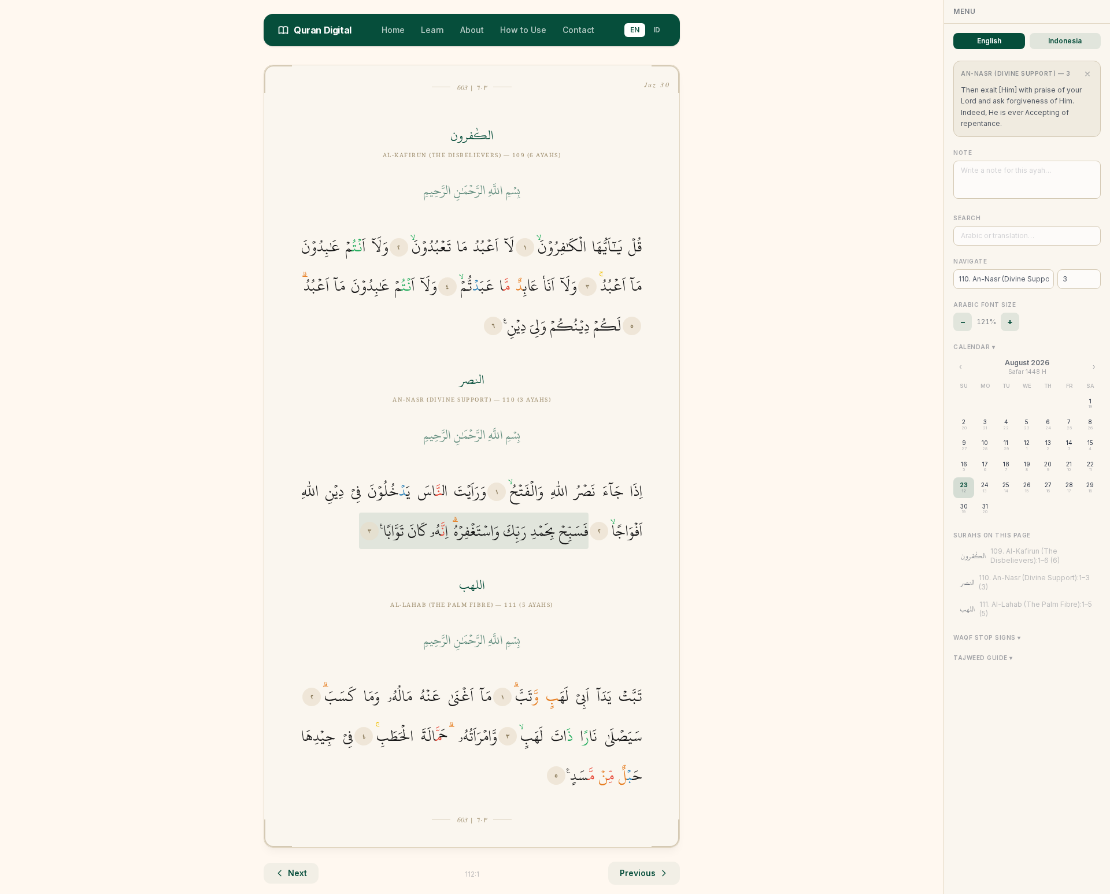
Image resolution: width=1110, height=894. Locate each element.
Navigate (970, 261)
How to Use (523, 30)
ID (656, 29)
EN (634, 29)
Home (393, 30)
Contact (578, 30)
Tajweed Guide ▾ (983, 657)
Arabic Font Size (984, 304)
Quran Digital (323, 30)
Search (966, 217)
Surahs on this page (992, 535)
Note (962, 152)
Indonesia (1065, 40)
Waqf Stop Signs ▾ (987, 637)
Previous (638, 873)
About (472, 30)
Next (297, 873)
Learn (432, 30)
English (989, 40)
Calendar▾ (974, 346)
